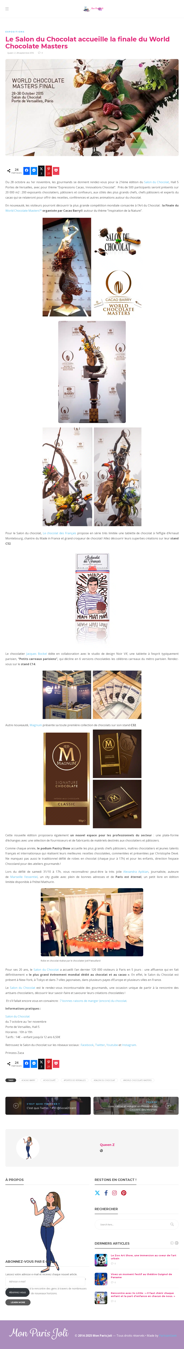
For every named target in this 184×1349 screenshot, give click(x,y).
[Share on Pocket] (56, 171)
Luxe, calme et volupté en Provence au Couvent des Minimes (132, 1108)
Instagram (129, 1045)
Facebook (87, 1045)
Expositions (15, 31)
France (151, 1102)
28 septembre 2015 (25, 53)
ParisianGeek (168, 1336)
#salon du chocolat (104, 1080)
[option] (137, 1279)
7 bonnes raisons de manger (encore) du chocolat (93, 1001)
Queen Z (11, 53)
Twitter (100, 1045)
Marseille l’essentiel (24, 877)
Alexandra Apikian (135, 872)
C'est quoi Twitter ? (43, 1104)
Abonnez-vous (17, 1292)
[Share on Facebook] (26, 171)
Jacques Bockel (36, 654)
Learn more (18, 1302)
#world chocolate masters (137, 1080)
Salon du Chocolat (156, 182)
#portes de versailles (75, 1080)
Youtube (112, 1045)
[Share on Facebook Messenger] (34, 171)
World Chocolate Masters (23, 211)
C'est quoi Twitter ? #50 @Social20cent (51, 1108)
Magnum (36, 725)
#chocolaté (49, 1080)
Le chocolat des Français (59, 533)
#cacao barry (28, 1080)
